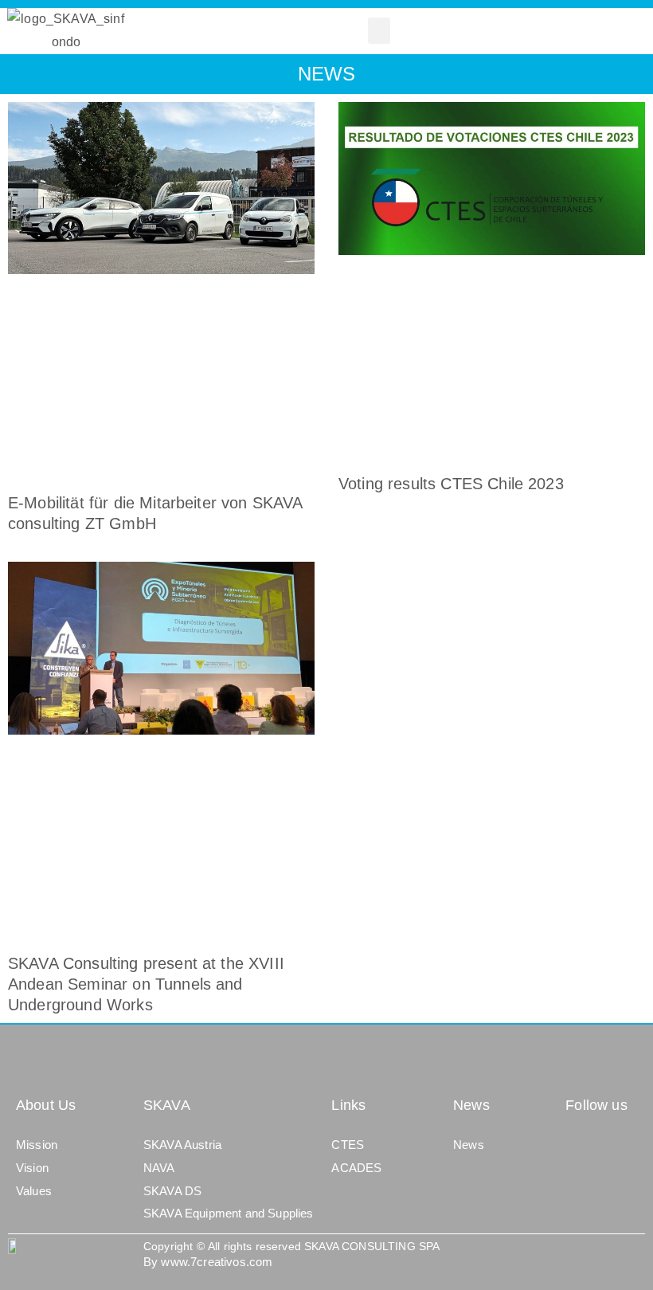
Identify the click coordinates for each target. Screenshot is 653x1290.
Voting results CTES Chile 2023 (451, 483)
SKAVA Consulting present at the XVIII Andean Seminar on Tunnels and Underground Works (146, 984)
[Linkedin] (579, 1148)
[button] (379, 31)
